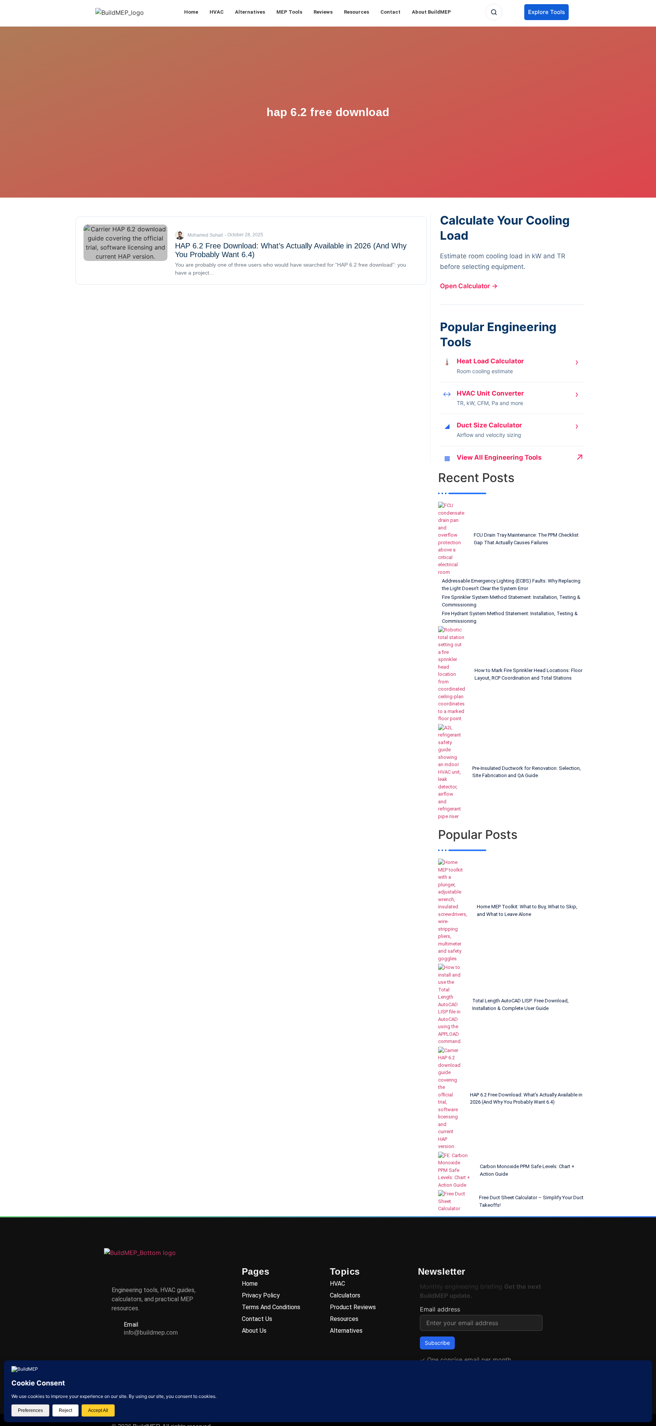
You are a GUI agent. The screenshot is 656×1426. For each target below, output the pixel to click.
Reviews (323, 12)
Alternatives (250, 12)
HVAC (217, 12)
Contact (390, 12)
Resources (356, 12)
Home (191, 12)
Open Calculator (469, 286)
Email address (440, 1309)
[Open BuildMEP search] (494, 12)
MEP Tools (289, 12)
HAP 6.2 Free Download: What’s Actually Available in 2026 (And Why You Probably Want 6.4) (291, 250)
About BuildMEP (431, 12)
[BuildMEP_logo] (119, 12)
